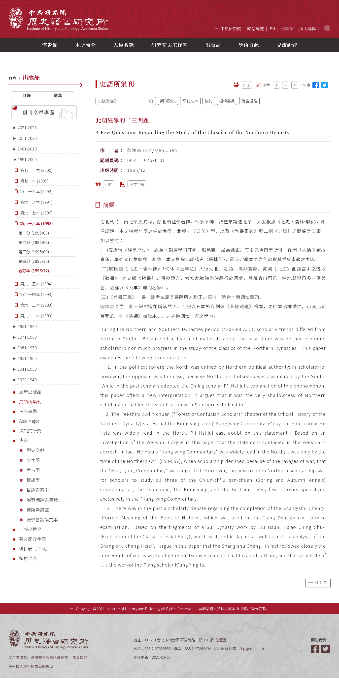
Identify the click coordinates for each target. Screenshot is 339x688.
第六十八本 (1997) (36, 202)
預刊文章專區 (38, 112)
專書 (23, 440)
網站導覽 (255, 28)
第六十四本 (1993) (36, 294)
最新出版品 (30, 392)
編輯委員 (227, 100)
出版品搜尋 (30, 529)
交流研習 (286, 44)
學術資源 (248, 44)
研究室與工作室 (169, 44)
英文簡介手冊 (32, 539)
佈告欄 (50, 44)
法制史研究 (30, 430)
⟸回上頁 (318, 582)
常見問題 (79, 657)
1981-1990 (27, 326)
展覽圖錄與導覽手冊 (47, 499)
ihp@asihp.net (252, 648)
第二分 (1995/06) (33, 242)
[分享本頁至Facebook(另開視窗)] (315, 85)
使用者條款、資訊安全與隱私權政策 (38, 657)
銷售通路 (28, 558)
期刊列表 (168, 100)
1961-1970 (27, 348)
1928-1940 (27, 380)
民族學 (33, 480)
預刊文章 (190, 100)
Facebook (315, 649)
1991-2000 (27, 159)
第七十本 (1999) (34, 181)
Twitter (326, 649)
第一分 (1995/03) (33, 233)
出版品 (213, 44)
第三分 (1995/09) (33, 252)
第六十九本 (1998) (36, 191)
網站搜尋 (327, 28)
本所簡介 (85, 44)
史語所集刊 (30, 401)
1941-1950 (27, 369)
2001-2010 (27, 149)
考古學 (33, 470)
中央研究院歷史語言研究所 (58, 19)
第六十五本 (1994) (36, 284)
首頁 (12, 78)
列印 (246, 85)
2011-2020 (27, 138)
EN (272, 28)
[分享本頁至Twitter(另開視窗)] (324, 85)
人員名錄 (123, 44)
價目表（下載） (34, 548)
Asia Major (29, 421)
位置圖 (221, 639)
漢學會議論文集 (42, 519)
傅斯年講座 (38, 509)
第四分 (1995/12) (33, 261)
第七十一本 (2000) (36, 170)
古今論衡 (28, 411)
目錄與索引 (38, 489)
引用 (109, 184)
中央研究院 (230, 28)
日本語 (287, 28)
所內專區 (307, 28)
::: (216, 28)
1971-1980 (27, 337)
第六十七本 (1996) (36, 213)
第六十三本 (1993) (36, 305)
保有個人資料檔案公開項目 (30, 666)
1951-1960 (27, 358)
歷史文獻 (35, 450)
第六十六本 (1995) (36, 223)
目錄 (26, 95)
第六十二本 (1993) (36, 316)
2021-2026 (27, 127)
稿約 (209, 100)
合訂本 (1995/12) (33, 270)
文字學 (33, 460)
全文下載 (137, 184)
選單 (58, 95)
